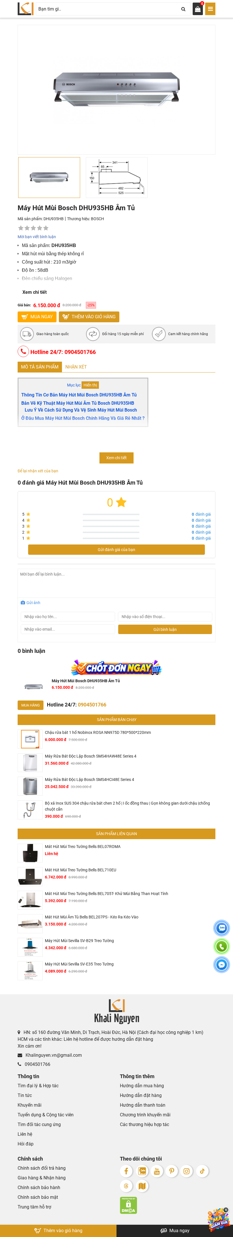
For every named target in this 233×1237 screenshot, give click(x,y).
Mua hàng (30, 705)
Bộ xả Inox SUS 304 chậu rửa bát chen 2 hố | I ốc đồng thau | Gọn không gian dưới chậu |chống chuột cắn (127, 806)
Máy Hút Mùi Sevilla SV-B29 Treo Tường (79, 940)
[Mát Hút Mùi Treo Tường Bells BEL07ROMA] (30, 853)
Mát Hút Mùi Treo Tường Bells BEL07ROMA (82, 846)
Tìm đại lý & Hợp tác (38, 1085)
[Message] (221, 968)
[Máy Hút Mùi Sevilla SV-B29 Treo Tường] (30, 947)
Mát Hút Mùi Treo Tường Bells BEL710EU (80, 870)
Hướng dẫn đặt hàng (141, 1095)
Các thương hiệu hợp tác (144, 1124)
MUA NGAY (41, 316)
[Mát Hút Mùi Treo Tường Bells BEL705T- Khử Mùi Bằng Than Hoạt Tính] (30, 900)
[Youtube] (157, 1171)
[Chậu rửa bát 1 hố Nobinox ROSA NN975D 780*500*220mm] (30, 739)
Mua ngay (179, 1230)
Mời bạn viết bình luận (37, 236)
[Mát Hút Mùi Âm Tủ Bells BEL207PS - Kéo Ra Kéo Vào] (30, 923)
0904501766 (37, 1064)
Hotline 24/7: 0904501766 (62, 352)
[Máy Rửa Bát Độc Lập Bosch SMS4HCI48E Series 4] (30, 786)
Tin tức (25, 1095)
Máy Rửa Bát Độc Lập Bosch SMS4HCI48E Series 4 (89, 779)
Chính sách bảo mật (38, 1197)
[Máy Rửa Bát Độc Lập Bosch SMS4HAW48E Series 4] (30, 762)
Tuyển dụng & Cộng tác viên (46, 1114)
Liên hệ (25, 1134)
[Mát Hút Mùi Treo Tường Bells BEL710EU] (30, 876)
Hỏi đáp (26, 1144)
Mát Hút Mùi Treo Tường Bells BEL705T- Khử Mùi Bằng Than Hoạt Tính (106, 893)
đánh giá (201, 514)
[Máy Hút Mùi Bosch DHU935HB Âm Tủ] (33, 687)
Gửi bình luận (165, 629)
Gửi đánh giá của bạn (116, 549)
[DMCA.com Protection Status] (167, 1205)
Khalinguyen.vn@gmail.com (53, 1055)
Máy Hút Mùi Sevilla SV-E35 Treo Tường (79, 964)
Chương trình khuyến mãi (145, 1114)
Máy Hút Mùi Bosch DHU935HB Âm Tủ (86, 681)
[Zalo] (142, 1171)
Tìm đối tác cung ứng (39, 1124)
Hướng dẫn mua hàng (142, 1085)
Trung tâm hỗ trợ (34, 1207)
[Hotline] (221, 950)
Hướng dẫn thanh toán (142, 1105)
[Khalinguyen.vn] (26, 8)
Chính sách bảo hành (39, 1187)
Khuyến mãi (29, 1105)
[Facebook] (126, 1171)
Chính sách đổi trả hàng (42, 1168)
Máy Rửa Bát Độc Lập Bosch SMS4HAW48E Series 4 (90, 756)
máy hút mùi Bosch (117, 410)
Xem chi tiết (34, 292)
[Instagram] (186, 1171)
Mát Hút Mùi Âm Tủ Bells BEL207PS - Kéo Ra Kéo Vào (91, 917)
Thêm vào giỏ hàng (93, 316)
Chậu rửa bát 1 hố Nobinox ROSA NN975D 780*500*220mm (98, 732)
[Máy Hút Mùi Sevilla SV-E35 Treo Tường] (30, 970)
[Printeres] (171, 1171)
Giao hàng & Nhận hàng (42, 1178)
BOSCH (97, 218)
